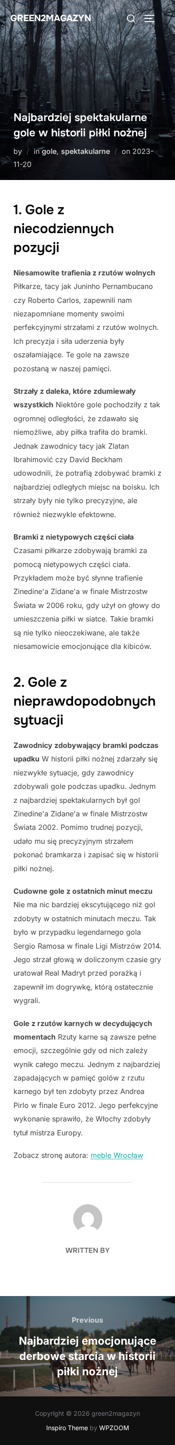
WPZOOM (114, 1427)
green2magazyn (50, 18)
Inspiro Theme (67, 1427)
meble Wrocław (117, 1155)
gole (49, 151)
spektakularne (85, 151)
